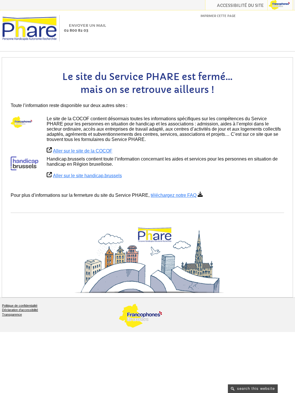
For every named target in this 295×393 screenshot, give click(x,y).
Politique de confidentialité (19, 305)
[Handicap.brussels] (24, 163)
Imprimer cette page (218, 16)
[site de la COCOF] (24, 122)
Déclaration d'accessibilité (20, 310)
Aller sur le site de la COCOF (82, 150)
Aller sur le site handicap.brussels (87, 175)
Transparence (12, 314)
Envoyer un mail (87, 25)
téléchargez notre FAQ (173, 195)
